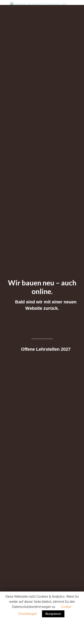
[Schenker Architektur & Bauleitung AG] (42, 4)
